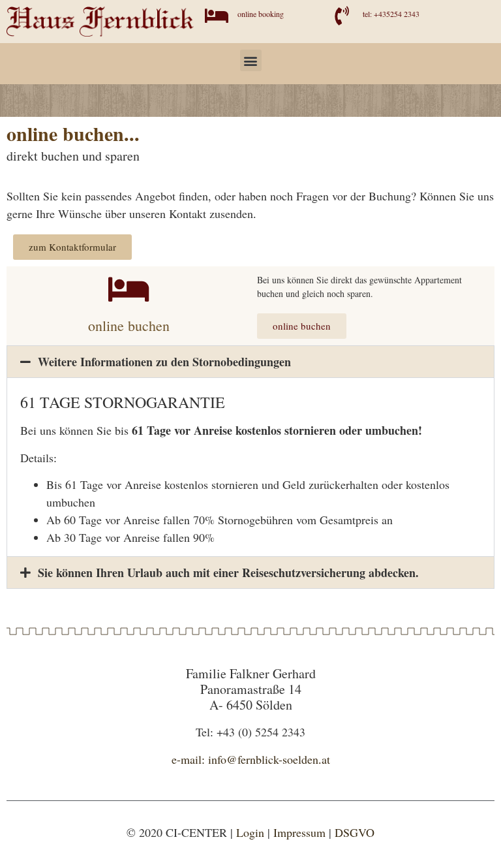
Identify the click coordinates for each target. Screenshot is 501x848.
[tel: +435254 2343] (341, 16)
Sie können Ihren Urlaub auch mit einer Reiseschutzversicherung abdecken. (228, 572)
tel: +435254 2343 (391, 13)
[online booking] (216, 16)
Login (250, 832)
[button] (251, 60)
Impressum (299, 832)
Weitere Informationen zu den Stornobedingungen (164, 361)
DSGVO (354, 832)
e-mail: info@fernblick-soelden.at (251, 759)
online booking (260, 13)
